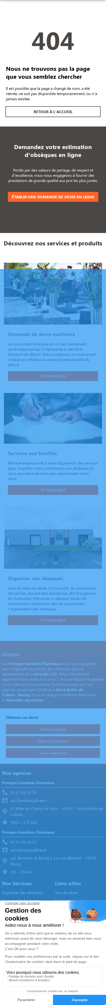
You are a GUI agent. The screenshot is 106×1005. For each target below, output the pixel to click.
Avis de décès (66, 892)
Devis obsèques (53, 729)
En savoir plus (53, 376)
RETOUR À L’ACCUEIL (53, 111)
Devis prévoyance (53, 741)
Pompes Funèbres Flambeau (28, 782)
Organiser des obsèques (22, 892)
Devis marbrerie (53, 752)
